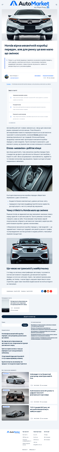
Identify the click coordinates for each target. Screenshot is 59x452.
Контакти (24, 449)
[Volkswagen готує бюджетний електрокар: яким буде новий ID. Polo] (15, 379)
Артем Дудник (34, 331)
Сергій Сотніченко (35, 337)
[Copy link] (51, 291)
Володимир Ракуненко (36, 334)
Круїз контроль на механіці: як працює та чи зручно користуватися (14, 363)
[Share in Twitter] (45, 291)
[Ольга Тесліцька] (7, 77)
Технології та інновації (48, 75)
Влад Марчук (34, 324)
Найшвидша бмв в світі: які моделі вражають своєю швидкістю (43, 332)
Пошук (3, 322)
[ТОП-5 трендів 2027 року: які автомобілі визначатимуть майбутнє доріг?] (15, 413)
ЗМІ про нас (32, 449)
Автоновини (37, 75)
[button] (2, 4)
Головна (9, 84)
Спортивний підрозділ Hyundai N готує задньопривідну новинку (13, 357)
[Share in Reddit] (48, 291)
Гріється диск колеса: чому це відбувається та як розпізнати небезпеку (12, 351)
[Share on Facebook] (42, 291)
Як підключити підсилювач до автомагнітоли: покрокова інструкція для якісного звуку (15, 343)
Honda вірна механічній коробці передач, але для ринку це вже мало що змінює (14, 336)
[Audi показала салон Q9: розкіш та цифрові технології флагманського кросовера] (15, 396)
